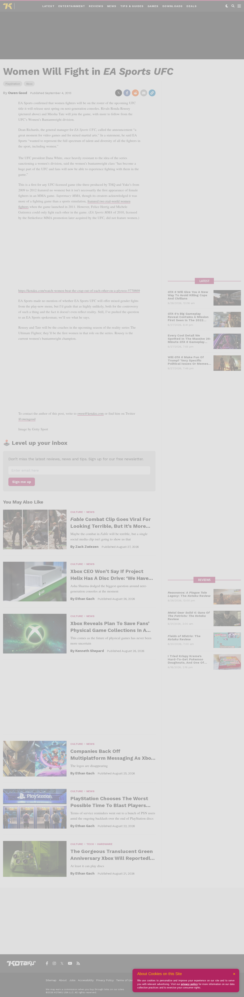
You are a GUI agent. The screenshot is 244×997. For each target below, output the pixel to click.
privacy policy (189, 984)
